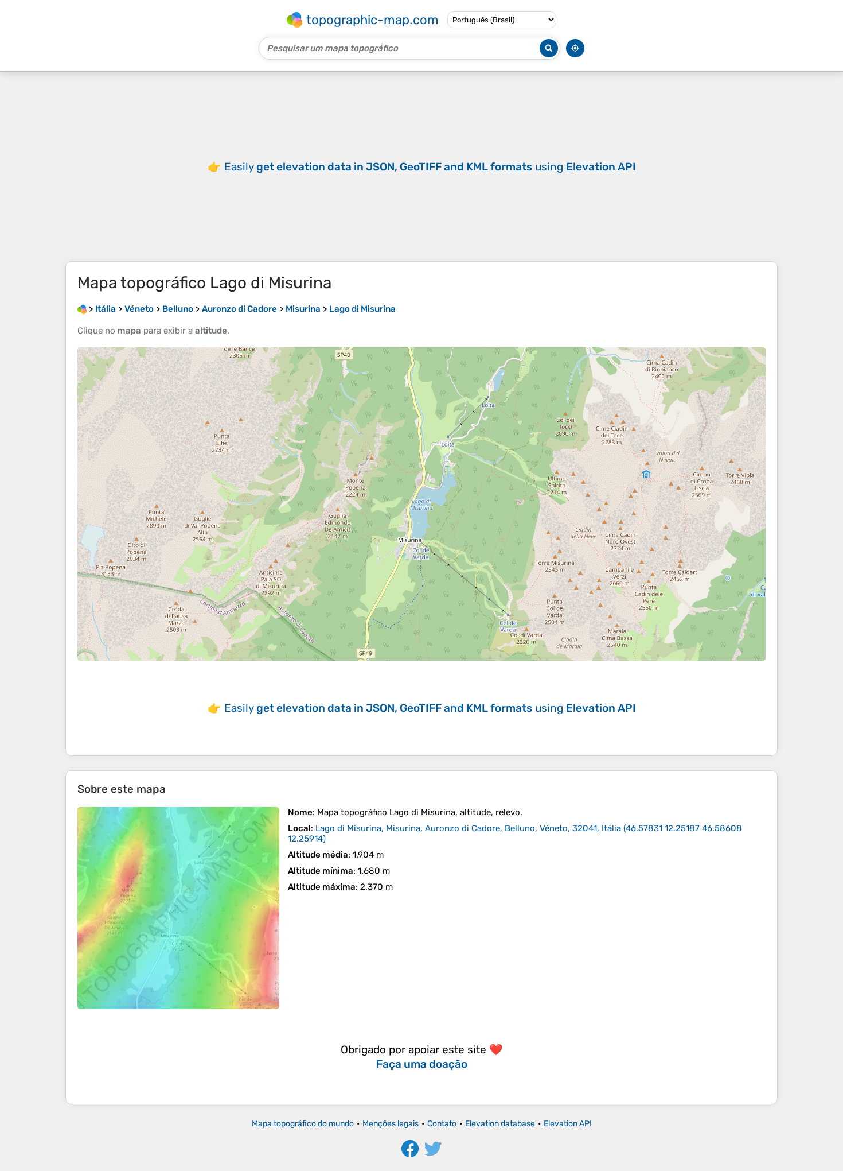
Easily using (430, 166)
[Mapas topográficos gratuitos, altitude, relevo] (82, 309)
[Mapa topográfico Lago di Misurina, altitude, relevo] (178, 908)
